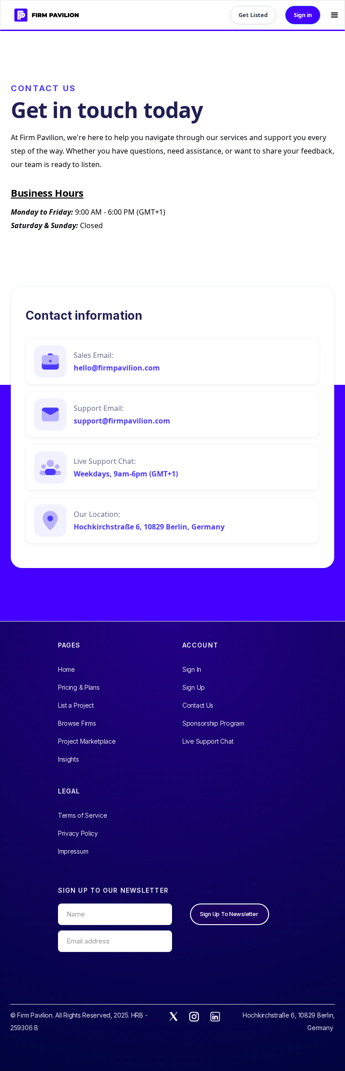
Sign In (191, 669)
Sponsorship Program (213, 723)
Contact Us (197, 705)
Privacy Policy (78, 833)
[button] (335, 15)
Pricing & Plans (79, 687)
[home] (43, 15)
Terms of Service (82, 815)
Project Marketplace (87, 741)
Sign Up (193, 687)
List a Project (76, 705)
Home (66, 669)
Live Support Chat (207, 741)
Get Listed (253, 15)
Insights (68, 759)
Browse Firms (77, 723)
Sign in (303, 15)
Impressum (73, 851)
